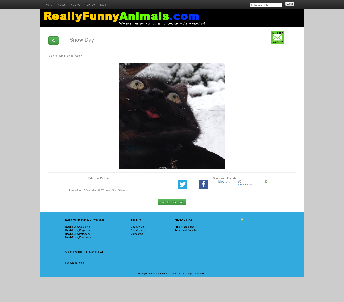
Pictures (75, 4)
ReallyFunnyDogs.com (78, 230)
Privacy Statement (185, 226)
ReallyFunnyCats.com (77, 226)
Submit (289, 3)
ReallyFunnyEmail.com (78, 237)
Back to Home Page (172, 202)
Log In (103, 4)
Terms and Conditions (187, 230)
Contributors (138, 230)
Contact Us (137, 234)
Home (49, 4)
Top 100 (90, 4)
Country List (137, 226)
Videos (62, 4)
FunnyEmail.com (74, 262)
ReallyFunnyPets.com (77, 234)
